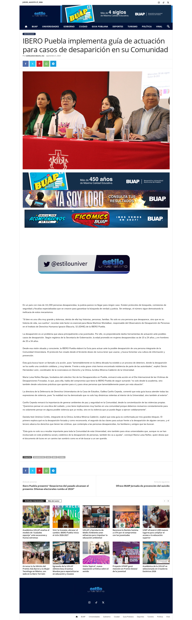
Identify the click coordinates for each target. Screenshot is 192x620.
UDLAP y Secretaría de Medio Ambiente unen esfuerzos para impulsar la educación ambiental (95, 534)
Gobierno (69, 26)
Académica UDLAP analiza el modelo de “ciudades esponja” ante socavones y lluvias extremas (36, 534)
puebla (61, 457)
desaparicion (39, 457)
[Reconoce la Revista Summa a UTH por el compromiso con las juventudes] (126, 516)
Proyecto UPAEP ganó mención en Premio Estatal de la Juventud (125, 569)
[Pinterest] (39, 64)
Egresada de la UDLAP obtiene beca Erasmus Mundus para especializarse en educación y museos (66, 570)
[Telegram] (53, 64)
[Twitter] (168, 3)
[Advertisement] (96, 448)
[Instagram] (159, 3)
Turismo (132, 26)
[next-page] (168, 501)
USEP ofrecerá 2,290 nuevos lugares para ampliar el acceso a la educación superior (155, 534)
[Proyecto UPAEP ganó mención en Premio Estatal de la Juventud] (126, 553)
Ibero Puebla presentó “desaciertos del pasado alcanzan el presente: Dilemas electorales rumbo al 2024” (56, 487)
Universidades (50, 26)
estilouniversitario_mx (35, 56)
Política (147, 26)
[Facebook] (26, 64)
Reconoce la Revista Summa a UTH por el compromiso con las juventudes (125, 532)
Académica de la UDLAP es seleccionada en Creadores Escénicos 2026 (155, 569)
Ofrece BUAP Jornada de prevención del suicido (143, 485)
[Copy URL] (60, 64)
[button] (168, 26)
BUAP (35, 26)
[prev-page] (164, 501)
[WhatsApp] (46, 64)
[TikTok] (163, 3)
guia (48, 457)
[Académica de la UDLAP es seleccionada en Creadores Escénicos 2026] (156, 553)
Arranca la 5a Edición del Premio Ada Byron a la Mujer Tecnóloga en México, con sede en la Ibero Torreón (36, 570)
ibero (54, 457)
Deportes (117, 26)
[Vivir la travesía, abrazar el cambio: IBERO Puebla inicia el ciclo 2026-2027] (66, 516)
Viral (159, 26)
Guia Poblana (100, 26)
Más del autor (53, 501)
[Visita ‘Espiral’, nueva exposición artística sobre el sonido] (96, 553)
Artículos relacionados (34, 501)
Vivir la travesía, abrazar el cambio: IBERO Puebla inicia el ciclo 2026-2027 (66, 532)
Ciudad (83, 26)
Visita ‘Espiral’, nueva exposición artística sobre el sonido (96, 569)
